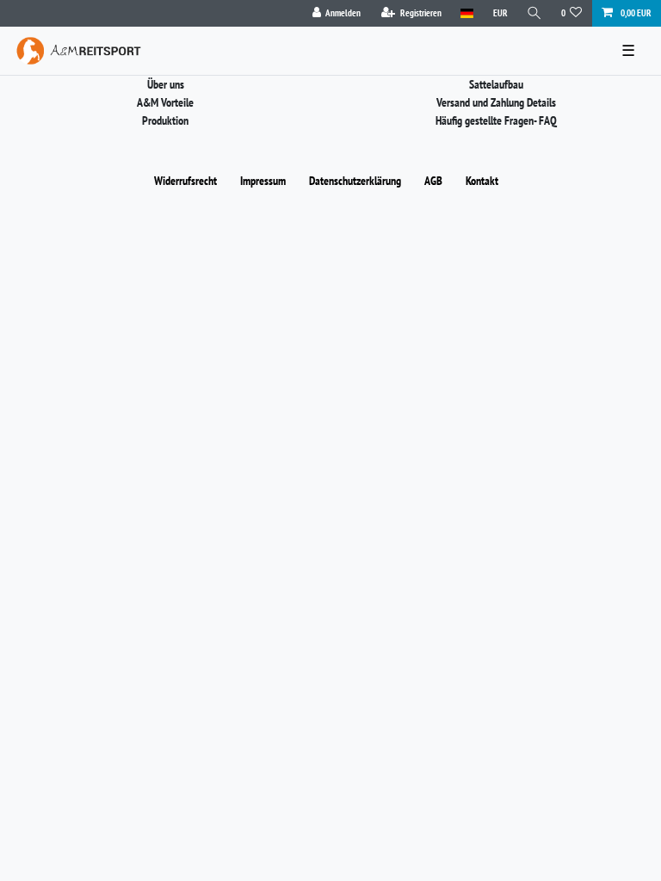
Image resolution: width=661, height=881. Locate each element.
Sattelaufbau (496, 84)
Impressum (263, 180)
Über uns (165, 84)
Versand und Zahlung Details (496, 102)
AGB (433, 180)
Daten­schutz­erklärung (355, 180)
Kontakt (482, 180)
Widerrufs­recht (185, 180)
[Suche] (534, 13)
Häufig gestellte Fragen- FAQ (496, 120)
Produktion (165, 120)
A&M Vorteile (165, 102)
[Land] (467, 13)
